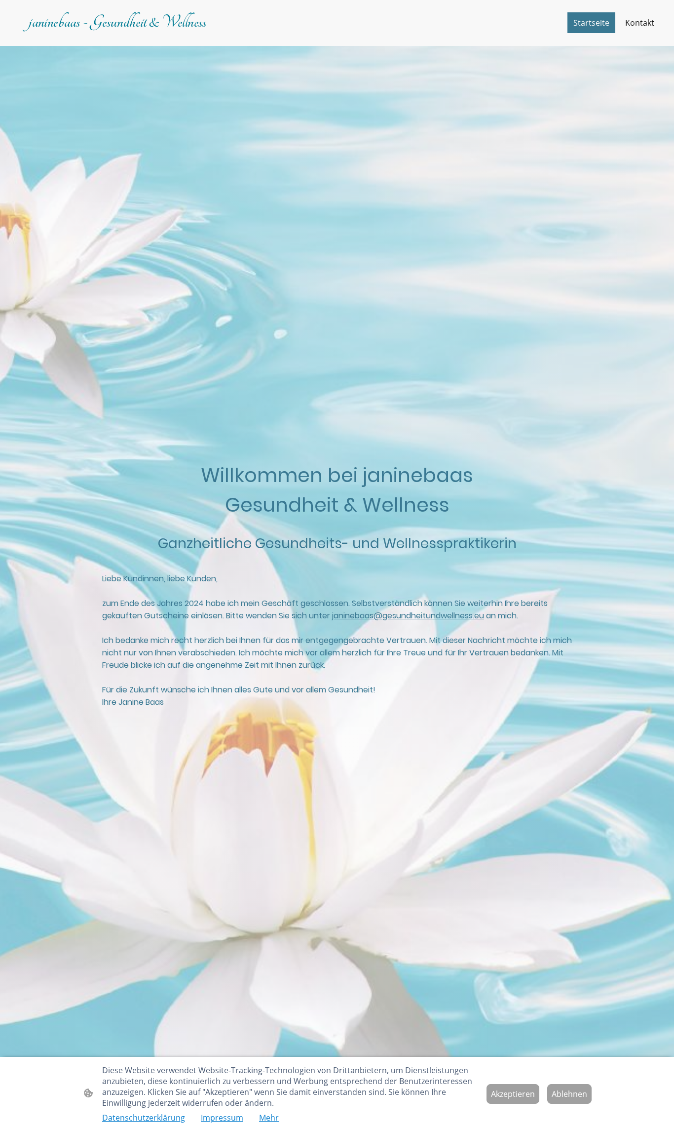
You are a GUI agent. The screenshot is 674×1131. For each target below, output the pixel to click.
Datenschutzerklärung (143, 1117)
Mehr (269, 1117)
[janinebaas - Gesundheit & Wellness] (117, 38)
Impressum (222, 1117)
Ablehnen (569, 1094)
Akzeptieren (513, 1094)
